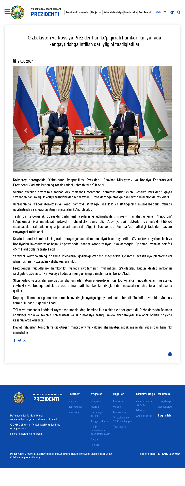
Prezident (71, 12)
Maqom (72, 401)
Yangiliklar (96, 401)
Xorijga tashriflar (99, 421)
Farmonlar (118, 401)
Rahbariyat (141, 410)
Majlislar (95, 406)
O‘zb (159, 12)
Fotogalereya (164, 401)
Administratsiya (113, 12)
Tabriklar (95, 444)
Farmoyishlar (119, 412)
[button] (25, 119)
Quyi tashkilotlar (143, 415)
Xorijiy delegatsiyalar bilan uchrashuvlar (100, 430)
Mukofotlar (74, 412)
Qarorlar (117, 406)
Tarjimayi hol (75, 406)
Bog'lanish (145, 12)
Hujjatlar (96, 12)
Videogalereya (165, 406)
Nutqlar (94, 439)
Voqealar (84, 12)
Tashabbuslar (120, 426)
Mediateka (130, 12)
